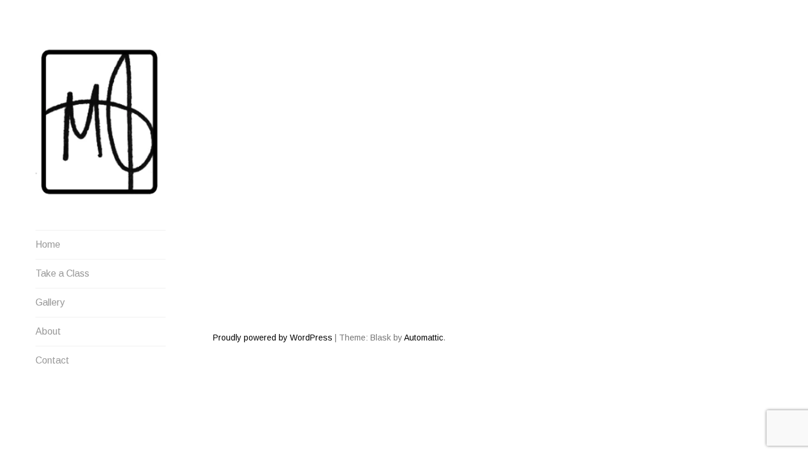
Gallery (49, 302)
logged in (286, 282)
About (48, 331)
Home (47, 244)
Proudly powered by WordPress (272, 337)
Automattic (423, 337)
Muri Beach (247, 182)
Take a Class (62, 273)
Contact (52, 360)
